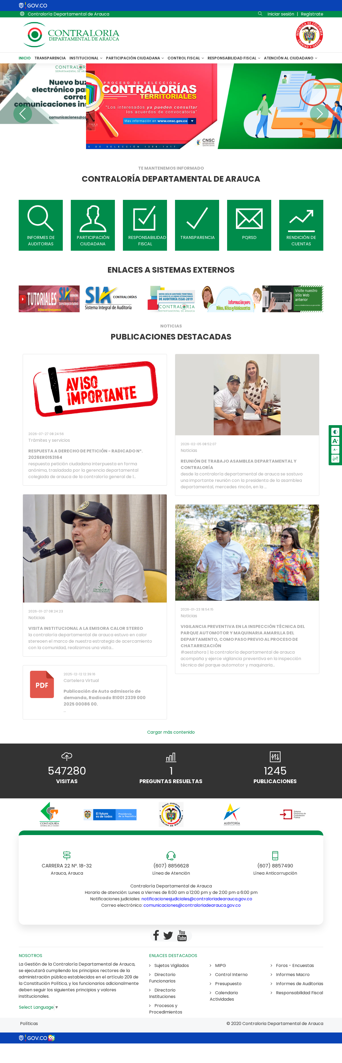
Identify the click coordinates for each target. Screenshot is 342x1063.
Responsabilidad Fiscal (232, 58)
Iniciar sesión (280, 14)
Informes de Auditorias (299, 984)
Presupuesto (228, 984)
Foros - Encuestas (294, 965)
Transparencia (50, 58)
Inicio (25, 58)
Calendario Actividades (224, 996)
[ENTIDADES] (49, 814)
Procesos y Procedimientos (165, 1009)
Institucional (84, 58)
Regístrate (312, 14)
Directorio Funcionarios (162, 977)
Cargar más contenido (171, 732)
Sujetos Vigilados (171, 965)
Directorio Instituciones (162, 993)
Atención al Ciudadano (289, 58)
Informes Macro (292, 974)
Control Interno (231, 974)
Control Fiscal (184, 58)
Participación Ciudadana (133, 58)
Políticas (29, 1023)
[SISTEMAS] (49, 298)
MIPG (220, 965)
